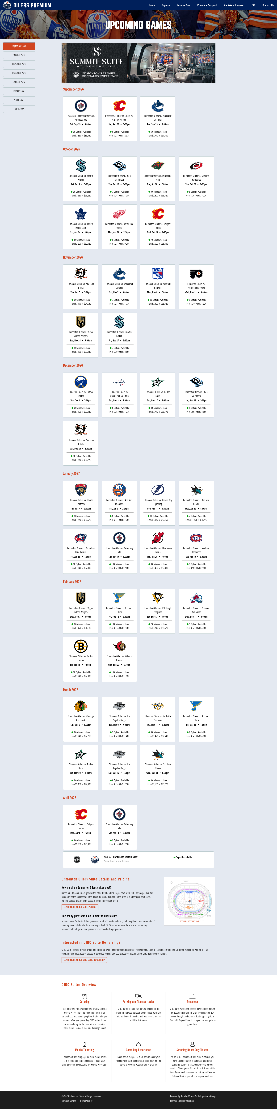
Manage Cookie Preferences (182, 1101)
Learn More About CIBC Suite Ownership (84, 960)
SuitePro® (185, 1096)
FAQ (253, 5)
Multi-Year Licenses (234, 5)
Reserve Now (183, 5)
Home (152, 5)
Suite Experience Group (205, 1096)
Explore (166, 5)
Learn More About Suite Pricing (80, 907)
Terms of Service (69, 1101)
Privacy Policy (86, 1101)
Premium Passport (207, 5)
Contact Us (268, 5)
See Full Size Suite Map (189, 922)
